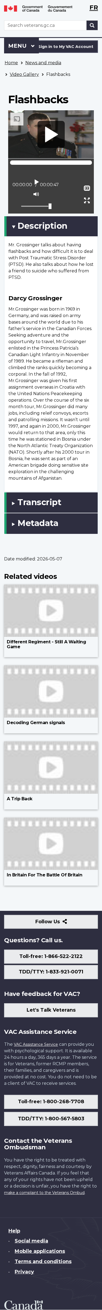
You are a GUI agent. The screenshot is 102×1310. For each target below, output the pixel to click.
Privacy (24, 1272)
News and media (43, 62)
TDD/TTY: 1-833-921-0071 (51, 972)
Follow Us (59, 923)
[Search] (92, 25)
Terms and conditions (43, 1261)
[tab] (51, 226)
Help (14, 1231)
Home (11, 62)
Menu (18, 46)
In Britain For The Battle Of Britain (44, 874)
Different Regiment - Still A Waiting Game (46, 644)
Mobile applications (40, 1251)
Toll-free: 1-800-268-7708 (51, 1102)
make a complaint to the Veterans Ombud (44, 1192)
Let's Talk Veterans (51, 1010)
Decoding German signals (36, 722)
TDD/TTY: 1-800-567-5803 (51, 1119)
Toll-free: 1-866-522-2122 (51, 956)
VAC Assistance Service (36, 1044)
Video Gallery (24, 74)
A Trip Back (19, 798)
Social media (31, 1241)
